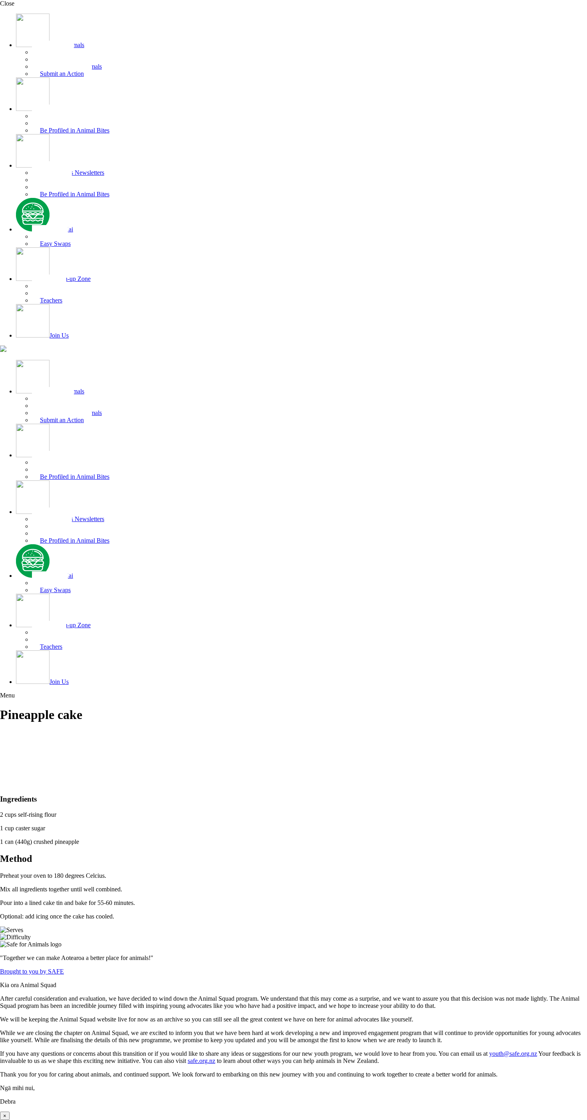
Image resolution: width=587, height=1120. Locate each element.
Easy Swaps (55, 243)
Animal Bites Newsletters (72, 172)
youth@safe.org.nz (513, 1053)
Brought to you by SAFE (32, 971)
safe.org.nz (201, 1060)
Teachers (51, 300)
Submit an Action (62, 73)
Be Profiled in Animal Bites (74, 130)
